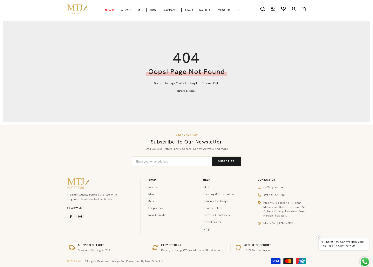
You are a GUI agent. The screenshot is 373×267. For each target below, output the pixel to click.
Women (153, 187)
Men (151, 194)
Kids (151, 201)
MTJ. (80, 261)
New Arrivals (156, 215)
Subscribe (226, 161)
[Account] (293, 9)
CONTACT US (266, 179)
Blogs (206, 229)
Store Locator (212, 222)
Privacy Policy (212, 208)
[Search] (262, 8)
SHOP (152, 179)
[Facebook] (70, 216)
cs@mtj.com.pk (273, 187)
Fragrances (155, 208)
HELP (206, 179)
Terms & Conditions (216, 215)
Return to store (186, 90)
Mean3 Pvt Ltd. (154, 261)
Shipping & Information (218, 194)
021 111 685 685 (274, 195)
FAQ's (207, 187)
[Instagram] (80, 216)
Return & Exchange (215, 201)
